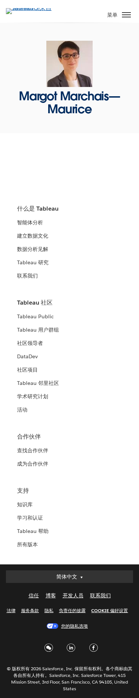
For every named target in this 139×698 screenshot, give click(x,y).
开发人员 (73, 595)
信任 (34, 595)
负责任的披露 (72, 610)
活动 (22, 409)
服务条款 (30, 610)
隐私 (48, 610)
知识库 (25, 504)
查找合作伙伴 (32, 450)
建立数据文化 (32, 235)
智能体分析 (30, 222)
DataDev (27, 356)
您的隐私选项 (74, 626)
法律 (11, 610)
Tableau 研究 (33, 262)
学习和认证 (30, 517)
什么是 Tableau (38, 208)
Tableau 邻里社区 (38, 383)
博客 (51, 595)
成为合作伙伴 (32, 463)
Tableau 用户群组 (38, 329)
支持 (23, 490)
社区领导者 (30, 343)
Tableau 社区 (35, 302)
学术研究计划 (32, 396)
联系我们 (27, 275)
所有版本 (27, 544)
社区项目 (27, 369)
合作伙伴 (29, 436)
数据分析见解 (32, 249)
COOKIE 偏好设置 (109, 610)
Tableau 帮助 (33, 531)
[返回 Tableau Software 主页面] (32, 8)
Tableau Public (35, 316)
